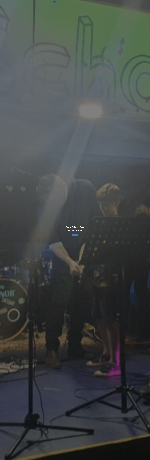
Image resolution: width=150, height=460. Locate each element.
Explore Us (74, 237)
